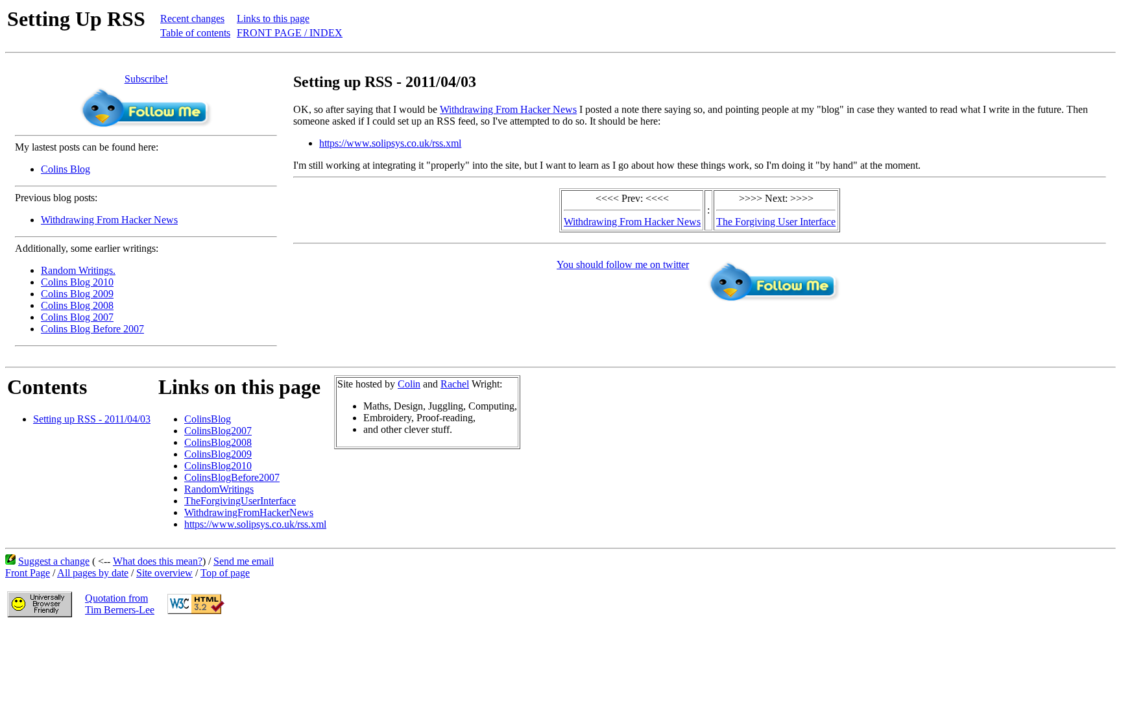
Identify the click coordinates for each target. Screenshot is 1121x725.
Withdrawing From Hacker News (109, 219)
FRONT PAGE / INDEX (290, 32)
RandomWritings (219, 489)
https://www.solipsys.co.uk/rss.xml (390, 143)
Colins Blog (65, 169)
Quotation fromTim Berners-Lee (119, 604)
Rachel (454, 383)
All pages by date (92, 572)
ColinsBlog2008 (218, 442)
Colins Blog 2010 (77, 282)
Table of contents (195, 32)
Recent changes (192, 18)
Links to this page (273, 18)
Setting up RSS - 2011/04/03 (92, 418)
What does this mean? (157, 561)
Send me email (243, 561)
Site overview (164, 572)
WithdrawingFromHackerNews (248, 512)
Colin (409, 383)
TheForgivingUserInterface (240, 500)
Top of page (225, 572)
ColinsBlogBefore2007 (232, 477)
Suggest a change (54, 561)
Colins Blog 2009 (77, 293)
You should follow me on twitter (623, 264)
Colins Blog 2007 (77, 317)
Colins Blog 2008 (77, 305)
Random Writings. (78, 270)
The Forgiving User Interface (776, 221)
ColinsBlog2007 (218, 430)
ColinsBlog (207, 418)
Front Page (27, 572)
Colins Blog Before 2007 (92, 328)
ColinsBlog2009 (218, 454)
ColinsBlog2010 (218, 465)
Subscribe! (146, 78)
